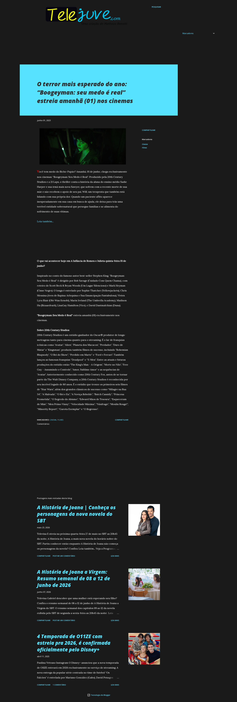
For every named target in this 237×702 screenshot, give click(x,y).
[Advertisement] (94, 47)
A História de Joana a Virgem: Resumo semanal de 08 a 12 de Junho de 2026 (73, 578)
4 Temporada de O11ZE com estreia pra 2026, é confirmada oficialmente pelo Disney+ (73, 643)
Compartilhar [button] (148, 130)
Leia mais (115, 556)
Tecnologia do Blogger (100, 695)
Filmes (144, 147)
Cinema (145, 144)
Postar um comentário (64, 556)
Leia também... (45, 221)
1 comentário (59, 685)
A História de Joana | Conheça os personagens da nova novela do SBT (76, 514)
